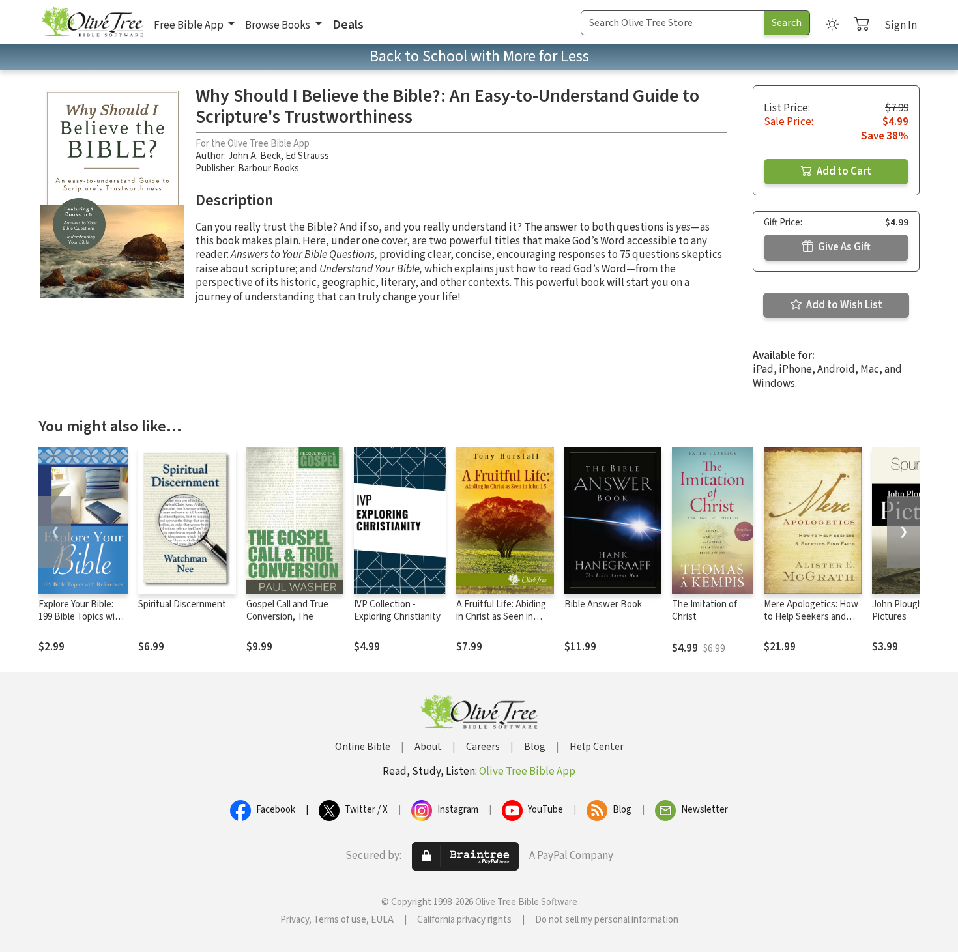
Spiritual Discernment (182, 604)
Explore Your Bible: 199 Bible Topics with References (81, 617)
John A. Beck (254, 156)
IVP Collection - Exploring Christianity (397, 611)
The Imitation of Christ (704, 611)
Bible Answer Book (603, 604)
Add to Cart (843, 171)
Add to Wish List (843, 305)
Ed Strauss (307, 156)
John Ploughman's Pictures (909, 611)
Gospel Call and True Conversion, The (287, 611)
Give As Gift (843, 247)
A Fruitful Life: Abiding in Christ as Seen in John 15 (501, 617)
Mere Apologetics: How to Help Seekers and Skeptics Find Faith (811, 617)
